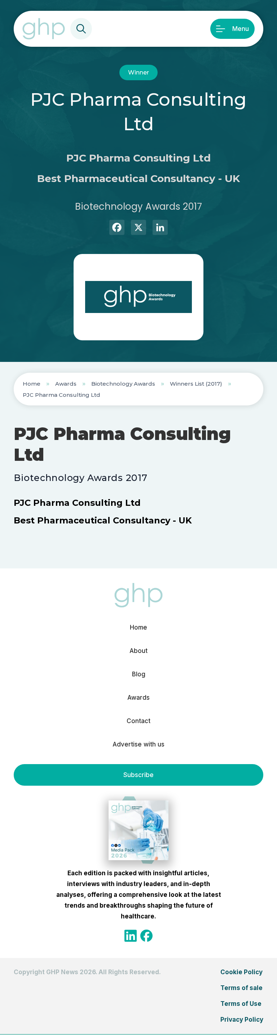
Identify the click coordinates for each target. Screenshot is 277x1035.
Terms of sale (241, 987)
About (138, 650)
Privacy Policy (241, 1019)
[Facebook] (117, 228)
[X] (138, 228)
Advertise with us (138, 744)
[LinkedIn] (160, 228)
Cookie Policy (241, 972)
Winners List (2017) (196, 383)
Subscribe (138, 774)
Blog (138, 674)
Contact (138, 721)
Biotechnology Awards (123, 383)
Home (31, 383)
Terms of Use (240, 1003)
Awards (65, 383)
